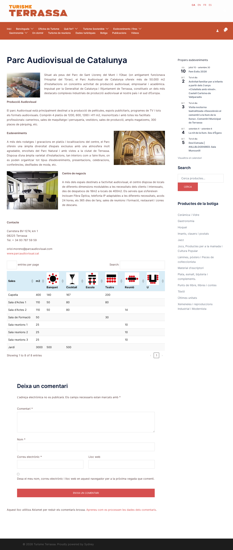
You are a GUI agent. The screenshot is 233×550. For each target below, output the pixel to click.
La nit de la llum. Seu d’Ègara (205, 132)
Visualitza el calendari (190, 157)
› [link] (162, 355)
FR (204, 5)
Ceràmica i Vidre (188, 215)
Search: (114, 264)
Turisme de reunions (59, 32)
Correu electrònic (29, 456)
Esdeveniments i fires (125, 28)
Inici (9, 28)
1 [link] (156, 355)
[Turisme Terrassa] (38, 10)
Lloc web (94, 456)
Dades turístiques (86, 32)
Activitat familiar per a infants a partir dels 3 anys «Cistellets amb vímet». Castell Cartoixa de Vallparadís (206, 89)
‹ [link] (150, 355)
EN (199, 5)
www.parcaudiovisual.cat (23, 253)
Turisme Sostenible (93, 28)
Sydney (89, 544)
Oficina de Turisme (48, 28)
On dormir (37, 32)
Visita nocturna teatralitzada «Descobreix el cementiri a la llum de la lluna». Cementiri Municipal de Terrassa (205, 115)
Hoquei (182, 227)
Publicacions (119, 32)
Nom (21, 439)
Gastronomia (186, 221)
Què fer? (69, 28)
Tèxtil (181, 291)
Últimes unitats (187, 298)
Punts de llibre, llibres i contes (197, 285)
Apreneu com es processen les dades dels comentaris (121, 509)
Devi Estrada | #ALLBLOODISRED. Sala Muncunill (202, 146)
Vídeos (135, 32)
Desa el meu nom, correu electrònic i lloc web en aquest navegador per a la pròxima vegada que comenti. (85, 478)
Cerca (188, 186)
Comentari (25, 408)
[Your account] (217, 30)
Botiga (103, 32)
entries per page (28, 264)
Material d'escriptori (191, 268)
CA (193, 5)
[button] (224, 11)
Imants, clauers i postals (193, 233)
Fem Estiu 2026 (198, 71)
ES (210, 5)
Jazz (181, 240)
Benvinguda (22, 28)
